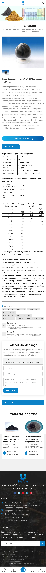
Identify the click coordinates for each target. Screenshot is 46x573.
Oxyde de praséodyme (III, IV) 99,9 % (16, 315)
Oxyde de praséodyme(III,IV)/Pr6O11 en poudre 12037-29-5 (23, 362)
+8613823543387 (17, 517)
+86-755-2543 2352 (22, 511)
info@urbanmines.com (19, 514)
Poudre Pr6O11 (33, 309)
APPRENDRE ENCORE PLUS (12, 453)
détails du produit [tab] (10, 146)
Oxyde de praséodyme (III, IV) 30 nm (30, 318)
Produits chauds (28, 30)
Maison (17, 30)
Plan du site (19, 557)
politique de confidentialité (12, 561)
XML (28, 557)
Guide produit (8, 557)
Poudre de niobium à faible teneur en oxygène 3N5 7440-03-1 (12, 439)
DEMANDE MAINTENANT (21, 138)
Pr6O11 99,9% (8, 318)
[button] (11, 464)
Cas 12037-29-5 (9, 312)
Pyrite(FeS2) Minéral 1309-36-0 (33, 438)
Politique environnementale (12, 559)
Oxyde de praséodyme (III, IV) (14, 309)
